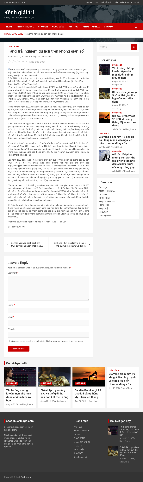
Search (134, 47)
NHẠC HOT (104, 205)
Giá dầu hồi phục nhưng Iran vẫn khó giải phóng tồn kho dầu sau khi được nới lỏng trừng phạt (123, 161)
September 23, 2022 (17, 56)
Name (11, 305)
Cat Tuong (31, 56)
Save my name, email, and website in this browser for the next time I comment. (47, 341)
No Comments (44, 56)
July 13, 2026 (104, 147)
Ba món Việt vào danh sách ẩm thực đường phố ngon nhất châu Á (27, 244)
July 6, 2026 (117, 171)
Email (11, 317)
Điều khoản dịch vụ (122, 2)
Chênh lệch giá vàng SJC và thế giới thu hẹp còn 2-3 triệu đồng (124, 96)
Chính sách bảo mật (103, 2)
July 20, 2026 (118, 129)
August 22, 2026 (119, 81)
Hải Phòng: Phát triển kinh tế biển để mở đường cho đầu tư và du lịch (69, 244)
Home (9, 27)
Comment (13, 273)
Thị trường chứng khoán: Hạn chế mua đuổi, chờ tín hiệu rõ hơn (123, 73)
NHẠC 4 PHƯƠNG (25, 27)
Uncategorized (105, 215)
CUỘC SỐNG (58, 27)
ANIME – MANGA (91, 27)
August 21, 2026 (119, 105)
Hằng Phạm (117, 84)
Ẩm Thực (73, 27)
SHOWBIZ (43, 27)
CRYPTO (108, 27)
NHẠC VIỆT (104, 208)
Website (11, 329)
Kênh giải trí (19, 12)
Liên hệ (136, 2)
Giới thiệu (88, 2)
